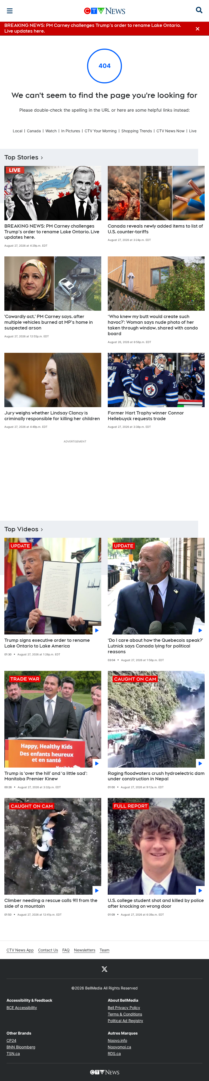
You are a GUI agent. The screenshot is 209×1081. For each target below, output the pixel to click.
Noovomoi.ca (119, 1047)
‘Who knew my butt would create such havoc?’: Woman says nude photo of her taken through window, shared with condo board (153, 325)
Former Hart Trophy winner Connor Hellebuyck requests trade (146, 415)
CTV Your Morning (101, 130)
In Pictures (70, 130)
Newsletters (84, 950)
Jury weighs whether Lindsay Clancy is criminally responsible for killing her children (52, 415)
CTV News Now (170, 130)
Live (192, 130)
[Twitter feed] (104, 969)
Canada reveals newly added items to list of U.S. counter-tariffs (155, 229)
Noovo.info (117, 1040)
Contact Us (48, 950)
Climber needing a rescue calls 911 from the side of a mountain (50, 903)
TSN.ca (13, 1053)
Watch (51, 130)
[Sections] (9, 10)
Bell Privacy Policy (124, 1007)
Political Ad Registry (125, 1020)
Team (104, 950)
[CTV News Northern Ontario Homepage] (104, 11)
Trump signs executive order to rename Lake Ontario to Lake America (47, 643)
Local (17, 130)
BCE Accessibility (22, 1007)
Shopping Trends (136, 130)
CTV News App (20, 950)
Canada (34, 130)
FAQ (66, 950)
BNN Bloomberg (21, 1047)
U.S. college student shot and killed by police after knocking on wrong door (156, 903)
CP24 (11, 1040)
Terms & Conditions (125, 1014)
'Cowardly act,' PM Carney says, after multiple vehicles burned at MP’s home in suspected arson (48, 322)
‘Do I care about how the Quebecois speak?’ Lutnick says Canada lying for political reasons (155, 646)
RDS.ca (114, 1053)
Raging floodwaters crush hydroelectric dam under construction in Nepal (156, 776)
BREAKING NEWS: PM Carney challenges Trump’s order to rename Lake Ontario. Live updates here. (51, 232)
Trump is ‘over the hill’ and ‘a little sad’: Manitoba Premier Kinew (45, 776)
